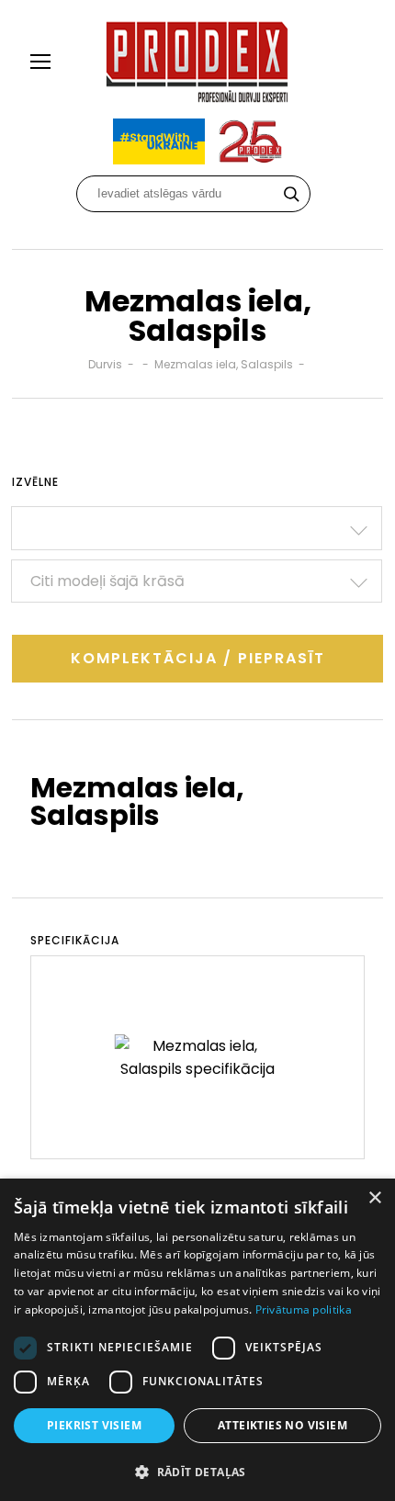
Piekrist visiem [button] (94, 1425)
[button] (197, 1471)
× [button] (374, 1198)
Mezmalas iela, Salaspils (223, 364)
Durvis (105, 364)
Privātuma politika (303, 1309)
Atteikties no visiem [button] (282, 1425)
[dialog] (197, 1340)
